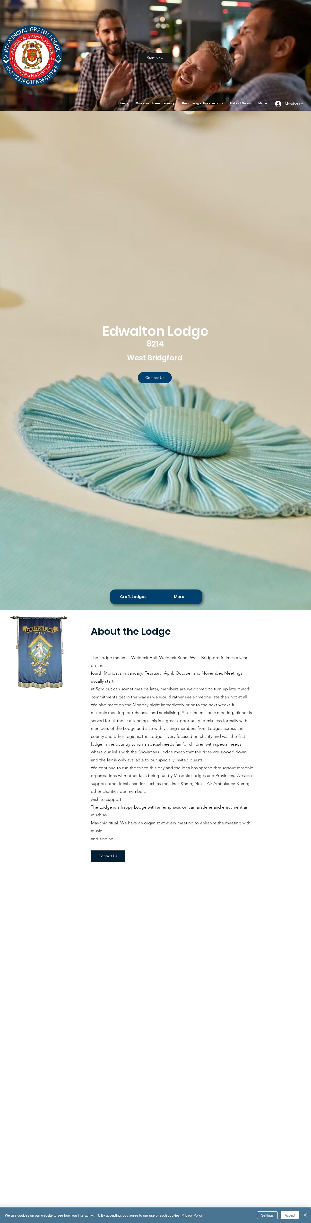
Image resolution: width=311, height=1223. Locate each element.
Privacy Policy (192, 1215)
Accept (290, 1215)
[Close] (305, 1215)
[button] (155, 103)
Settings (267, 1215)
